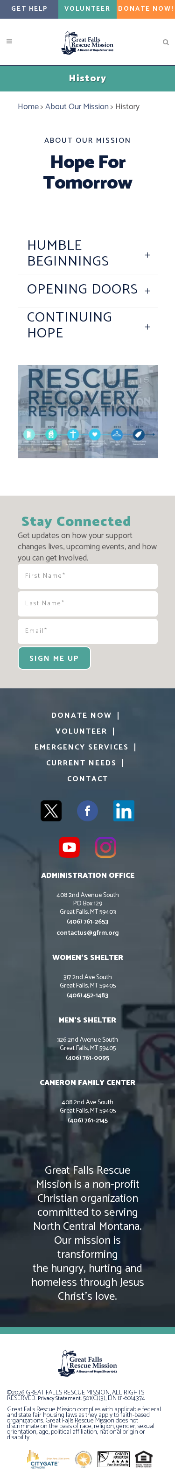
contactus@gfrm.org (87, 933)
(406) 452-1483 (87, 995)
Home (28, 107)
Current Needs (81, 763)
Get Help (29, 9)
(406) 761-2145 (88, 1120)
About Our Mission (77, 107)
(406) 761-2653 (87, 922)
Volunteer (87, 9)
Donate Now (81, 716)
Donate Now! (146, 9)
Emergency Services (82, 747)
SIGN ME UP (54, 658)
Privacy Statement (59, 1398)
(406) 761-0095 (87, 1058)
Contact (87, 779)
